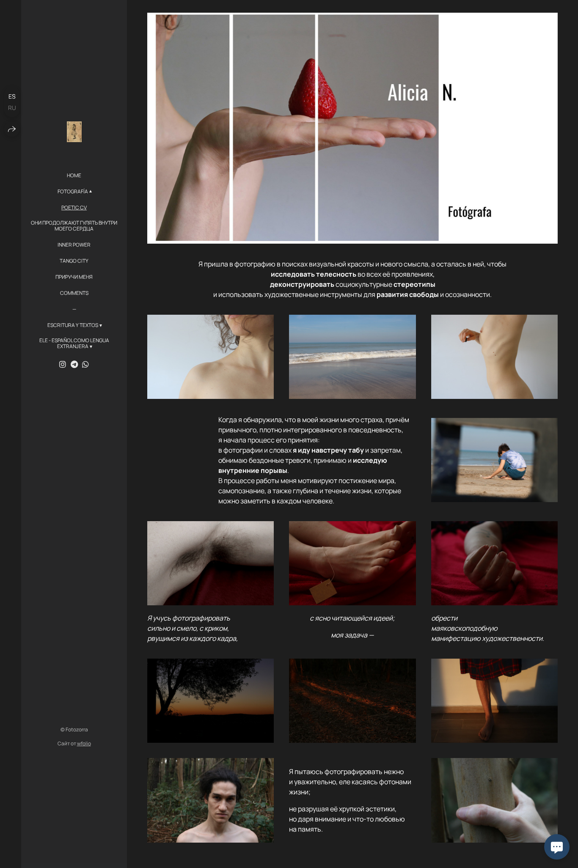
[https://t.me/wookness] (74, 364)
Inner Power (74, 245)
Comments (74, 293)
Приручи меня (74, 277)
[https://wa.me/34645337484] (85, 364)
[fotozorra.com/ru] (74, 131)
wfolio (84, 743)
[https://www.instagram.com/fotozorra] (62, 364)
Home (74, 176)
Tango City (74, 261)
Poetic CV (74, 208)
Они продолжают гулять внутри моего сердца (74, 226)
